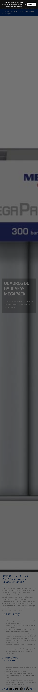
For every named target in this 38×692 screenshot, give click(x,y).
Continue (31, 4)
